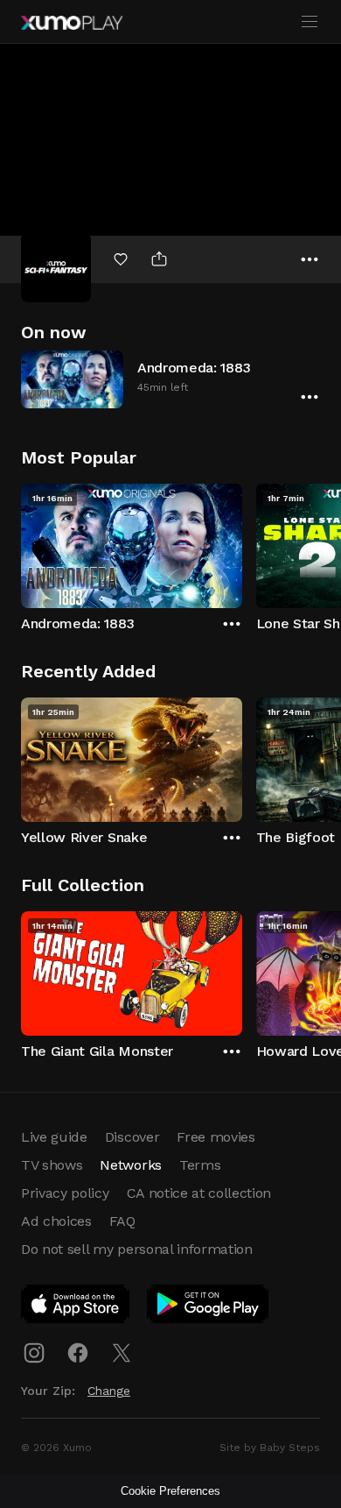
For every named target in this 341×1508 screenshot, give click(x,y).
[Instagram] (34, 1353)
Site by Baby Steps (269, 1447)
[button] (170, 378)
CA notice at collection (199, 1193)
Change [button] (108, 1391)
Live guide (54, 1137)
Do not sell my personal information (137, 1249)
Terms (199, 1165)
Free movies (215, 1137)
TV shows (51, 1165)
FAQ (122, 1221)
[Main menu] (309, 21)
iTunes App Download (76, 1307)
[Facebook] (78, 1353)
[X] (121, 1353)
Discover (132, 1137)
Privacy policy (65, 1193)
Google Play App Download (208, 1307)
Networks (130, 1165)
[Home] (71, 23)
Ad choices (56, 1221)
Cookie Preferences (170, 1490)
